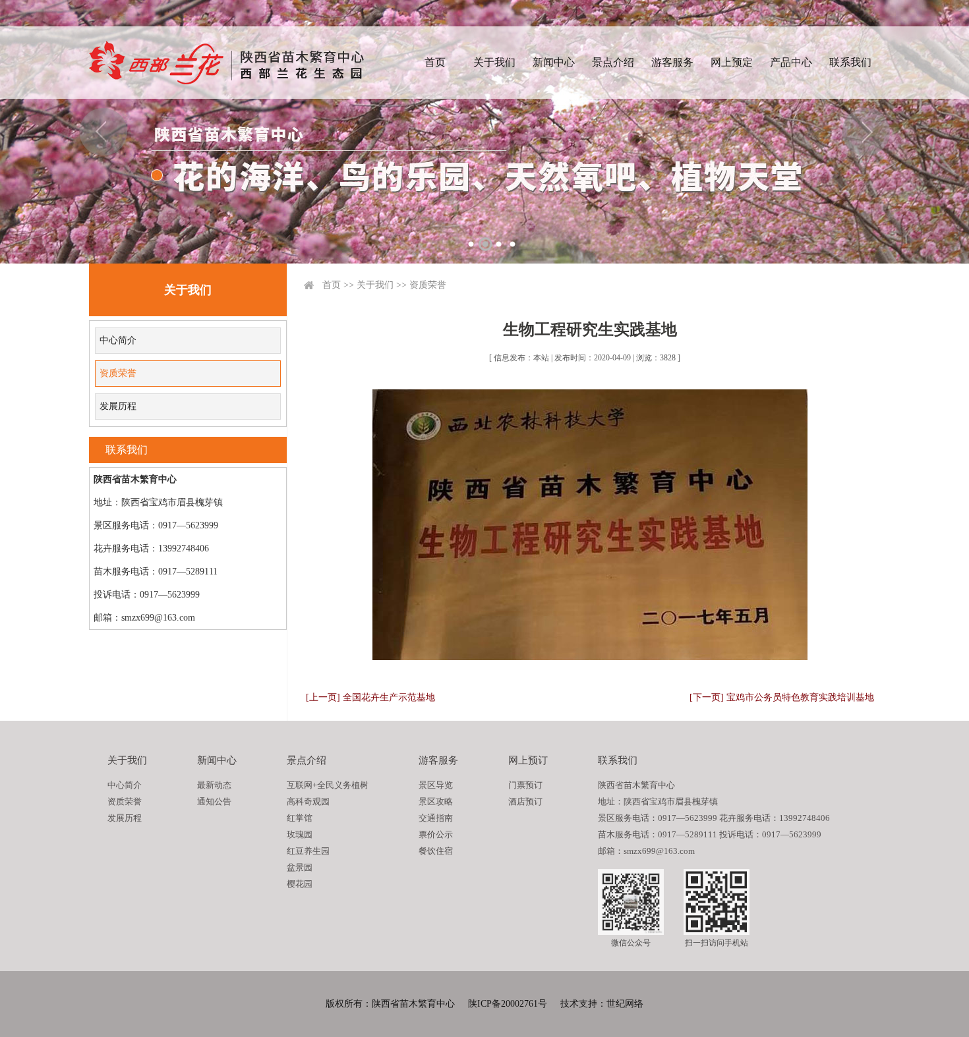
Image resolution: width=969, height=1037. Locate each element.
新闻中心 (554, 62)
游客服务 (672, 62)
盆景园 (299, 867)
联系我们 (850, 62)
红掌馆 (299, 818)
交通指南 (436, 818)
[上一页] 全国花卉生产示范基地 (370, 697)
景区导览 (436, 785)
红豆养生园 (308, 851)
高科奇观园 (308, 801)
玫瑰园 (299, 834)
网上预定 (732, 62)
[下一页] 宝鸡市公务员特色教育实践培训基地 (782, 697)
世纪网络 (624, 1004)
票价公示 (436, 834)
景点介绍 (613, 62)
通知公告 (214, 801)
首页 (435, 62)
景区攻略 (436, 801)
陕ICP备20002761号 (507, 1004)
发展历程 (118, 406)
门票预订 (525, 785)
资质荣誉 (118, 373)
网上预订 (528, 760)
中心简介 (118, 340)
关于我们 (494, 62)
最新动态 (214, 785)
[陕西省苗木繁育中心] (226, 62)
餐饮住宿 (436, 851)
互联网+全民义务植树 (327, 785)
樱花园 (299, 884)
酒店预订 (525, 801)
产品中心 (791, 62)
